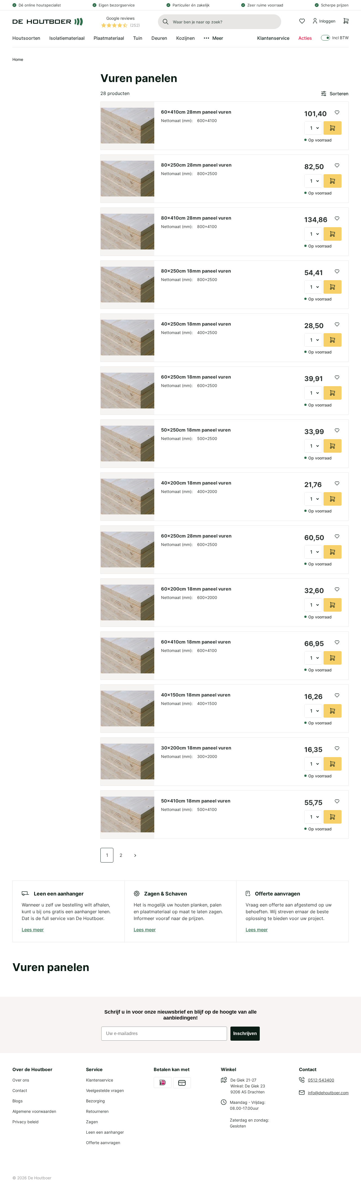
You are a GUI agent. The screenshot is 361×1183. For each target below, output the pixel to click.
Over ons (20, 1080)
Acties (305, 38)
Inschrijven (245, 1033)
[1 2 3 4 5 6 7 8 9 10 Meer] (313, 128)
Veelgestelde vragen (105, 1090)
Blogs (17, 1100)
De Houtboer (39, 1177)
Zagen (92, 1121)
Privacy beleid (25, 1121)
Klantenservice (273, 38)
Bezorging (95, 1100)
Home (17, 59)
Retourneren (97, 1111)
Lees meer (33, 929)
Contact (19, 1090)
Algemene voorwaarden (34, 1111)
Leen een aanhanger (105, 1132)
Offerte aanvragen (103, 1142)
